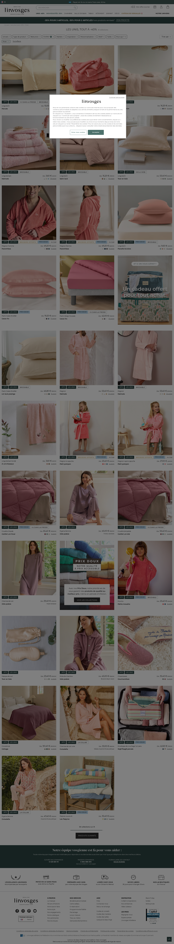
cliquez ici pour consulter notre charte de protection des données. (99, 126)
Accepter (95, 132)
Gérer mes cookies (78, 132)
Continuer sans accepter (117, 97)
